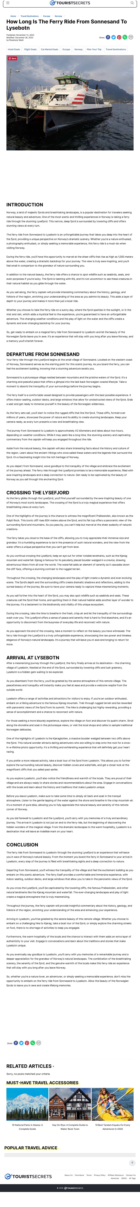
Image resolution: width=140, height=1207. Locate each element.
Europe (66, 49)
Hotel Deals (14, 49)
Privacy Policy (99, 1175)
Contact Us (131, 1175)
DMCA (124, 1178)
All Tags (132, 1178)
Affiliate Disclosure (116, 1175)
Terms (89, 1175)
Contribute (79, 1175)
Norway (79, 49)
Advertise (115, 1178)
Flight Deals (30, 49)
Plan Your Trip (94, 49)
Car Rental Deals (49, 49)
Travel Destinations (116, 49)
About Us (69, 1175)
